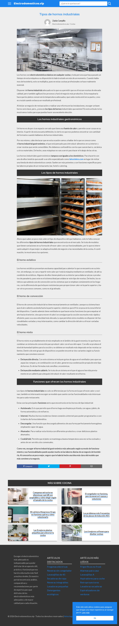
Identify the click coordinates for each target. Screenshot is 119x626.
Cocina (72, 24)
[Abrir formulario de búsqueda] (109, 3)
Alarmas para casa (89, 570)
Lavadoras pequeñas (57, 586)
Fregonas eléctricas (57, 566)
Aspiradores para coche (92, 578)
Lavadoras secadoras (91, 586)
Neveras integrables (57, 582)
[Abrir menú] (9, 3)
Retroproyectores (89, 582)
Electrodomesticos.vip (29, 4)
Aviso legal (69, 616)
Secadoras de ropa (56, 578)
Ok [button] (95, 618)
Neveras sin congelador (59, 570)
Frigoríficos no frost (90, 566)
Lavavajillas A (87, 574)
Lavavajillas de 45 (56, 574)
